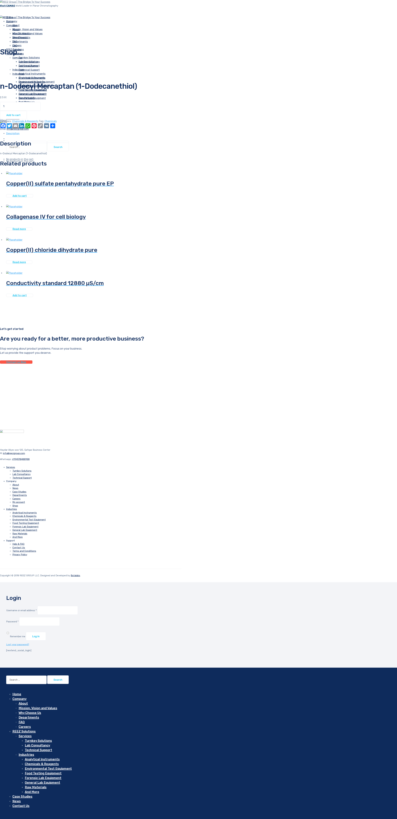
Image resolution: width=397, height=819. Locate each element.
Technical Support (29, 69)
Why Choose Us (21, 37)
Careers (16, 498)
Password (12, 621)
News (15, 488)
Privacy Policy (19, 554)
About (16, 29)
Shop (15, 505)
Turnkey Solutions (29, 57)
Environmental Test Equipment (29, 519)
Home (16, 694)
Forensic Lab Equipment (33, 94)
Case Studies (19, 491)
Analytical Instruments (32, 77)
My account (18, 502)
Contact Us (18, 547)
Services (17, 57)
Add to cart (13, 115)
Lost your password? (17, 644)
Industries (18, 69)
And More (17, 537)
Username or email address (21, 610)
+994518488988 (21, 459)
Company (11, 25)
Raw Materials (19, 533)
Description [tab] (13, 133)
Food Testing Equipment (25, 523)
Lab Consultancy (28, 65)
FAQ (14, 45)
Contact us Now (16, 362)
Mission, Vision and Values (27, 29)
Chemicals (51, 121)
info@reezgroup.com (14, 453)
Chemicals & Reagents (32, 81)
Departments (20, 41)
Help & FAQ (18, 544)
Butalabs (75, 575)
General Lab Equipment (32, 98)
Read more (19, 229)
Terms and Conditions (24, 551)
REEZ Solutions (24, 731)
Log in (36, 636)
